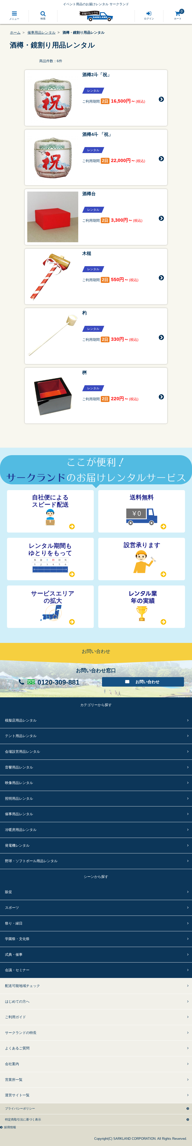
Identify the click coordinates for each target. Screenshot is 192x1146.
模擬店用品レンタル (20, 720)
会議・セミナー (17, 970)
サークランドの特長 (20, 1033)
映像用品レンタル (19, 783)
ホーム (15, 32)
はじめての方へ (17, 1001)
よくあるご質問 (17, 1048)
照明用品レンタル (19, 798)
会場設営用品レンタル (22, 752)
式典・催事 (13, 954)
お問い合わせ (148, 682)
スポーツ (12, 908)
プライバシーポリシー (20, 1108)
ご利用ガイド (15, 1017)
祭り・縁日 (13, 923)
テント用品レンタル (20, 736)
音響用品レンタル (19, 767)
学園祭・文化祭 (17, 939)
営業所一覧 (13, 1080)
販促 (8, 892)
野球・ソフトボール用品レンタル (31, 861)
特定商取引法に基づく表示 (23, 1119)
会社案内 (12, 1064)
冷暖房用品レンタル (20, 830)
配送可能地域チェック (22, 986)
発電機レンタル (17, 845)
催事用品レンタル (42, 32)
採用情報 (10, 1127)
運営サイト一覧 (17, 1095)
